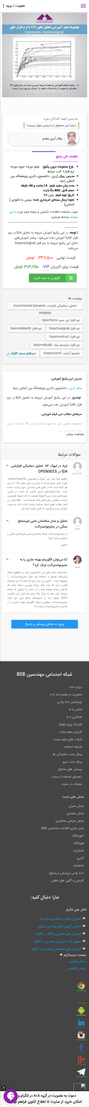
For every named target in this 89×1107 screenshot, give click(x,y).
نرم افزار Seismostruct (64, 336)
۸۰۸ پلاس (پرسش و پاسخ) (66, 873)
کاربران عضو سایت (70, 732)
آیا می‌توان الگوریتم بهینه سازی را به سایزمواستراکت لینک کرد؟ (43, 562)
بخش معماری (75, 813)
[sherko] (77, 524)
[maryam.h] (77, 563)
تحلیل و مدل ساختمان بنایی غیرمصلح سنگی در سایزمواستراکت (42, 524)
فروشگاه (79, 843)
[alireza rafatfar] (77, 469)
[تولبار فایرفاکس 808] (81, 1000)
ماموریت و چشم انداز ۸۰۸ (66, 694)
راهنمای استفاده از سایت (66, 776)
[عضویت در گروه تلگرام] (81, 1074)
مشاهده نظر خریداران (19, 353)
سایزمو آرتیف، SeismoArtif (61, 353)
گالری (80, 858)
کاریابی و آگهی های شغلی (67, 880)
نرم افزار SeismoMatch (26, 328)
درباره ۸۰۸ (76, 687)
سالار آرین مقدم (52, 138)
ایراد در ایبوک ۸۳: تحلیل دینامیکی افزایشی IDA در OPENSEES (39, 469)
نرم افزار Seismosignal (64, 328)
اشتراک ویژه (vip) (70, 724)
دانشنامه (79, 865)
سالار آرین (75, 388)
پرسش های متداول (69, 769)
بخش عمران (76, 806)
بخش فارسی (77, 961)
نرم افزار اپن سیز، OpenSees (61, 320)
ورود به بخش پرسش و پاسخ (44, 624)
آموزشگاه (78, 836)
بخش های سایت (73, 797)
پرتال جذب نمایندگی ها (67, 754)
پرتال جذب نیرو (72, 762)
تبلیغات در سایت (71, 784)
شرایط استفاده (73, 746)
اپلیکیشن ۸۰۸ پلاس (69, 702)
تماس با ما (75, 709)
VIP (46, 267)
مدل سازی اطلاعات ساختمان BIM (62, 828)
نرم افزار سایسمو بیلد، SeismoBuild (56, 345)
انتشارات (78, 850)
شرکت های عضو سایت (67, 739)
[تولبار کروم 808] (81, 988)
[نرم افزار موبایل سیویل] (81, 1012)
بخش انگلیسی (76, 968)
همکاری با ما (74, 717)
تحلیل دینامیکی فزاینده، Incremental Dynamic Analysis (45, 306)
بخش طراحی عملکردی (70, 821)
